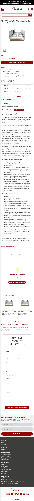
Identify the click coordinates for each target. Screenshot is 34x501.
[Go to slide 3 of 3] (18, 321)
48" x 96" (28, 85)
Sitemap (17, 499)
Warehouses (4, 485)
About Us (3, 441)
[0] (31, 9)
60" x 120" (28, 88)
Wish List (3, 473)
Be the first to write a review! (17, 282)
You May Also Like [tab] (8, 295)
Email (8, 383)
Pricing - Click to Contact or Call (17, 62)
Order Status (4, 466)
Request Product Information (17, 408)
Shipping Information (6, 458)
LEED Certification (6, 446)
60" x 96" (17, 88)
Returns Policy (5, 456)
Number (8, 378)
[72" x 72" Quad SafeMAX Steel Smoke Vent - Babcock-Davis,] (25, 303)
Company (9, 363)
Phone (8, 372)
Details (8, 392)
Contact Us (4, 448)
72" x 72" (6, 91)
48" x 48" (6, 85)
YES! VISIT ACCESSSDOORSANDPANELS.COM (11, 3)
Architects (4, 449)
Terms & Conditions (6, 454)
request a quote (17, 238)
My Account (4, 464)
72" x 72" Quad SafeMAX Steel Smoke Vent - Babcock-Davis (25, 313)
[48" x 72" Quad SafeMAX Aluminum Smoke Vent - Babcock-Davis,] (9, 303)
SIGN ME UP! (17, 433)
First (7, 358)
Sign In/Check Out (6, 469)
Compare (18, 96)
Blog (2, 442)
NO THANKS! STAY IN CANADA (25, 3)
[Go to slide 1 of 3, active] (15, 321)
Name (8, 351)
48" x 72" (17, 85)
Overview (5, 103)
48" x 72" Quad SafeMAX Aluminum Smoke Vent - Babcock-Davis (9, 313)
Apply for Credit (5, 471)
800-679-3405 (18, 491)
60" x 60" (6, 88)
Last (18, 358)
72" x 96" (17, 91)
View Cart (3, 468)
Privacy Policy (4, 459)
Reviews (3, 444)
